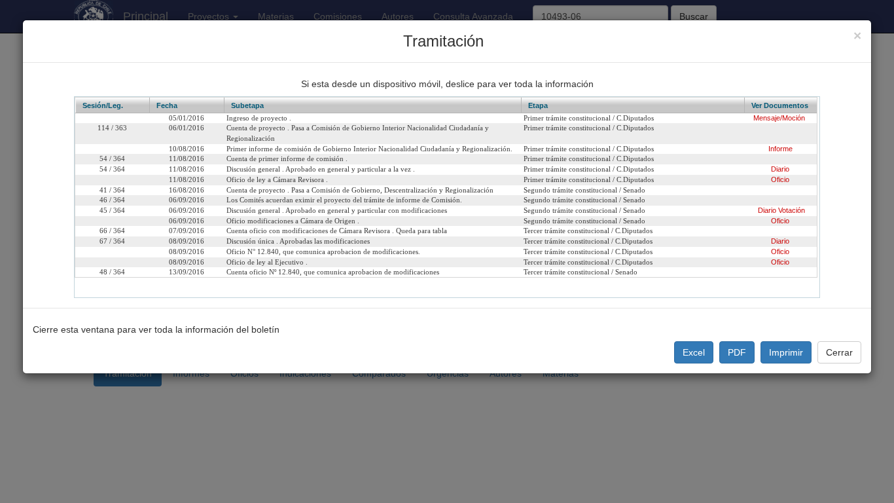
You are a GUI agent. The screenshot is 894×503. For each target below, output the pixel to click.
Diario (780, 169)
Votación (791, 210)
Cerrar (839, 352)
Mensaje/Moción (779, 118)
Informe (780, 149)
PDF (737, 352)
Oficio (780, 179)
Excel (694, 352)
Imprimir (786, 352)
